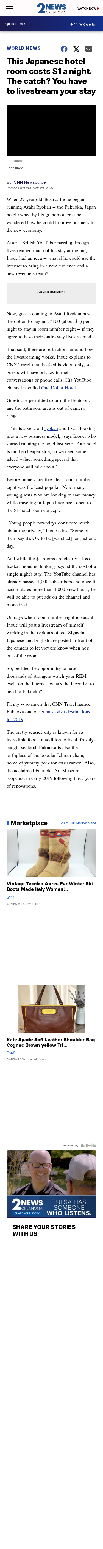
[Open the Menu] (9, 8)
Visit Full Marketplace (78, 823)
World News (24, 48)
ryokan (51, 428)
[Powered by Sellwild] (88, 1145)
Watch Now (87, 8)
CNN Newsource (30, 182)
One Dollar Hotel (58, 387)
